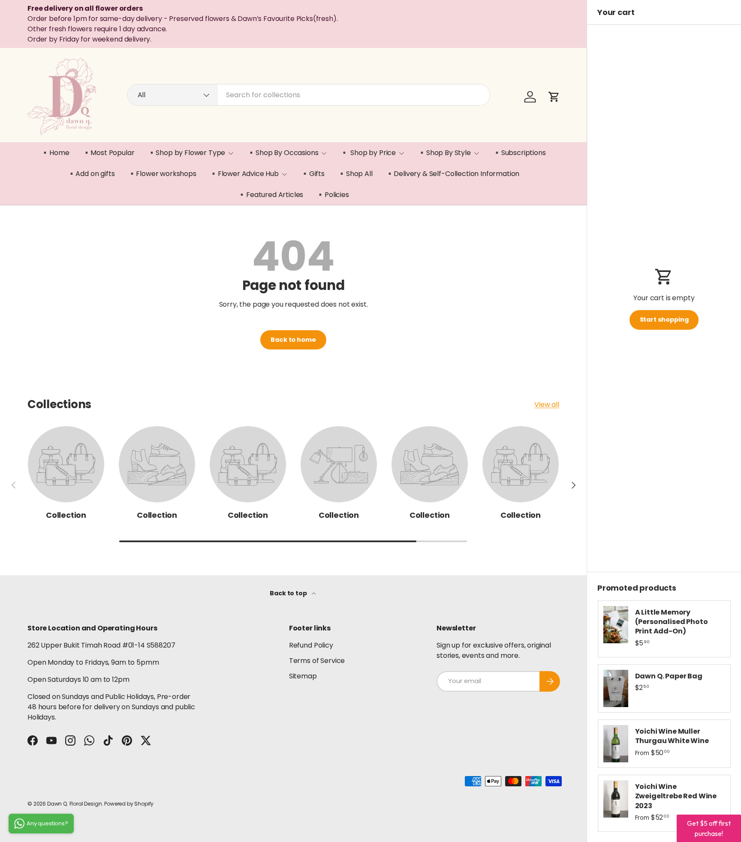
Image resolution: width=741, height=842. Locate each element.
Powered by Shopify (129, 803)
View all (546, 404)
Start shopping (664, 319)
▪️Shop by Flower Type (187, 153)
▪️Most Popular (108, 153)
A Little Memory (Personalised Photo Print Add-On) (671, 621)
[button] (554, 96)
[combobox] (308, 94)
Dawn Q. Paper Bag (668, 676)
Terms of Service (317, 661)
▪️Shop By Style (444, 153)
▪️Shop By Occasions (282, 153)
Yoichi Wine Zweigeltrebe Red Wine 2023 (676, 796)
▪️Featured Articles (270, 195)
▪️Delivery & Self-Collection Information (453, 174)
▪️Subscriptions (519, 153)
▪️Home (55, 153)
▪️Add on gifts (91, 174)
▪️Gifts (313, 174)
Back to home (293, 339)
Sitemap (303, 676)
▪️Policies (332, 195)
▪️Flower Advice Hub (244, 174)
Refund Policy (311, 645)
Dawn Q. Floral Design (74, 803)
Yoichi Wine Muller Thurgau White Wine (672, 736)
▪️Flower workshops (162, 174)
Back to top (289, 593)
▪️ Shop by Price (368, 153)
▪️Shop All (355, 174)
